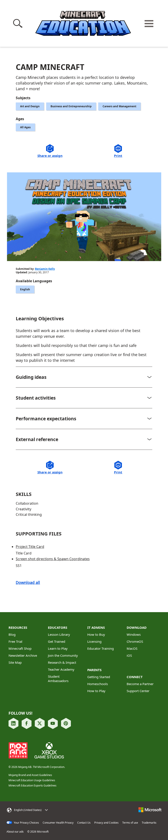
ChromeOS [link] (135, 641)
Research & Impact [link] (62, 662)
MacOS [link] (132, 648)
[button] (18, 23)
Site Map (15, 662)
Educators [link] (57, 627)
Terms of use (130, 822)
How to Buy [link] (96, 634)
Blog (12, 634)
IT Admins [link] (96, 627)
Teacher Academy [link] (61, 669)
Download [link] (137, 627)
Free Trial (15, 641)
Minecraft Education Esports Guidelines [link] (32, 785)
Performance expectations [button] (46, 419)
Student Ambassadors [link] (58, 678)
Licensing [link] (94, 641)
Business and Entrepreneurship (71, 106)
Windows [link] (134, 634)
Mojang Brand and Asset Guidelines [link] (30, 775)
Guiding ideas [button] (31, 377)
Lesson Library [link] (59, 634)
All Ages (25, 127)
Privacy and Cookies (106, 822)
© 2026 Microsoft (38, 831)
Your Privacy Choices (26, 822)
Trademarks (149, 822)
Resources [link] (18, 627)
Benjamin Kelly (45, 269)
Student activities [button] (36, 398)
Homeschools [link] (97, 684)
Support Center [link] (138, 691)
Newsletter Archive (23, 655)
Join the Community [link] (63, 655)
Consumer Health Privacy (58, 822)
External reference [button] (37, 439)
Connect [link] (135, 677)
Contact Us (84, 822)
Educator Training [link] (100, 648)
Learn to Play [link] (58, 648)
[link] (13, 723)
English (25, 289)
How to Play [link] (96, 691)
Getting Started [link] (98, 677)
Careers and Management (119, 106)
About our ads (15, 831)
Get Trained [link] (56, 641)
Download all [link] (28, 582)
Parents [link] (94, 670)
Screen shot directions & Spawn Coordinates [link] (53, 558)
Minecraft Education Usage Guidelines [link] (32, 780)
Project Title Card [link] (30, 546)
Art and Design (30, 106)
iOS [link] (129, 655)
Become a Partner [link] (140, 684)
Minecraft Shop (20, 648)
